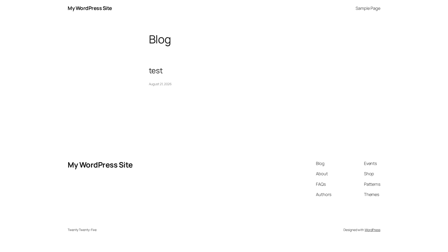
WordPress (372, 230)
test (156, 70)
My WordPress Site (90, 8)
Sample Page (368, 8)
